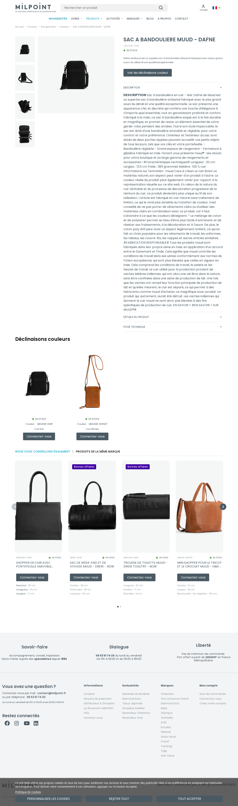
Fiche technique (173, 327)
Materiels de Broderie (135, 694)
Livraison (89, 694)
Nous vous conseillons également (42, 451)
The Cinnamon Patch (175, 699)
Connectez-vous (211, 699)
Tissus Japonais (132, 703)
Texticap (166, 746)
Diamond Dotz (131, 699)
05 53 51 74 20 (36, 697)
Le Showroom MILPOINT (99, 708)
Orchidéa (167, 718)
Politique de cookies (28, 792)
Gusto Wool (168, 737)
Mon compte (209, 685)
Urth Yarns (167, 756)
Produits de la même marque (98, 451)
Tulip (164, 751)
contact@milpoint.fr (51, 693)
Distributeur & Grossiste (99, 703)
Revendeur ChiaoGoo (136, 713)
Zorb (164, 722)
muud (165, 741)
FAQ (86, 713)
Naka (164, 708)
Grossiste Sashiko (133, 708)
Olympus (167, 713)
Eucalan (166, 727)
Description (173, 87)
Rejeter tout (119, 799)
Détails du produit (173, 317)
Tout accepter (189, 799)
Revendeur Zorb (132, 718)
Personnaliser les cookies (48, 799)
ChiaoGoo (167, 694)
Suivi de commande (213, 694)
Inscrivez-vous (93, 718)
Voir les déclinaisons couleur (147, 73)
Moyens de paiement (98, 699)
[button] (204, 8)
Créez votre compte (213, 703)
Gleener (166, 732)
